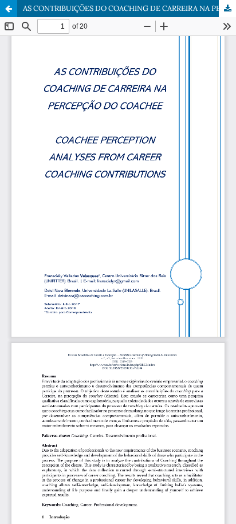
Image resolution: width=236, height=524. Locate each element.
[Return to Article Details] (8, 8)
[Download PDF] (227, 8)
